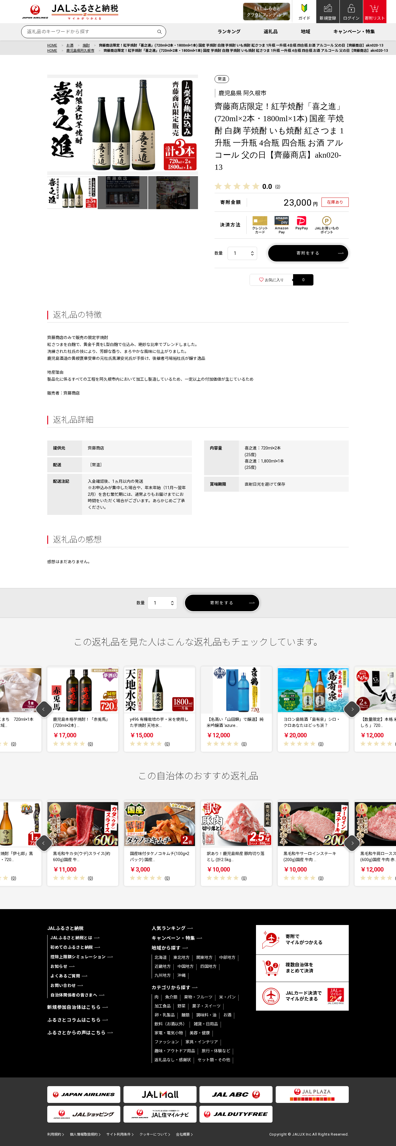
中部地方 (227, 957)
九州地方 (163, 975)
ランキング (229, 31)
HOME (52, 45)
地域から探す (166, 948)
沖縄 (181, 975)
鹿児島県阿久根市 (80, 51)
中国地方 (185, 966)
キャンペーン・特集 (354, 31)
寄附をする (308, 253)
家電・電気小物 (169, 1033)
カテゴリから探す (171, 987)
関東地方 (204, 957)
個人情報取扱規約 (84, 1134)
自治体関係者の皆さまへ (73, 995)
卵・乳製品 (165, 1015)
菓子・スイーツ (206, 1006)
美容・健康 (200, 1033)
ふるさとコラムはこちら (74, 1020)
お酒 (69, 45)
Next (352, 709)
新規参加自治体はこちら (74, 1007)
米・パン (227, 997)
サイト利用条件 (118, 1134)
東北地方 (181, 957)
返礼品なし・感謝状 (173, 1059)
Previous (44, 709)
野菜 (181, 1006)
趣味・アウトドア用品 (175, 1051)
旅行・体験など (216, 1051)
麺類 (185, 1015)
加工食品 (163, 1006)
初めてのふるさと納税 (71, 947)
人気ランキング (169, 928)
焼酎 (86, 45)
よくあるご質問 (65, 976)
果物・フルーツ (198, 997)
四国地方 (208, 966)
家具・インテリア (202, 1042)
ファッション (167, 1042)
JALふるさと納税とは (71, 937)
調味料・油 (206, 1015)
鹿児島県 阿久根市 (242, 93)
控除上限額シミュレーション (78, 957)
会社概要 (183, 1134)
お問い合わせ (63, 985)
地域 (305, 31)
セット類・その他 (214, 1059)
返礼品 (271, 31)
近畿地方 (163, 966)
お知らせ (59, 966)
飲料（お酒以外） (171, 1024)
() (277, 186)
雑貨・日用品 (206, 1024)
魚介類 (171, 997)
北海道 (161, 957)
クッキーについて (153, 1134)
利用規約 (54, 1134)
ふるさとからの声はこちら (76, 1033)
